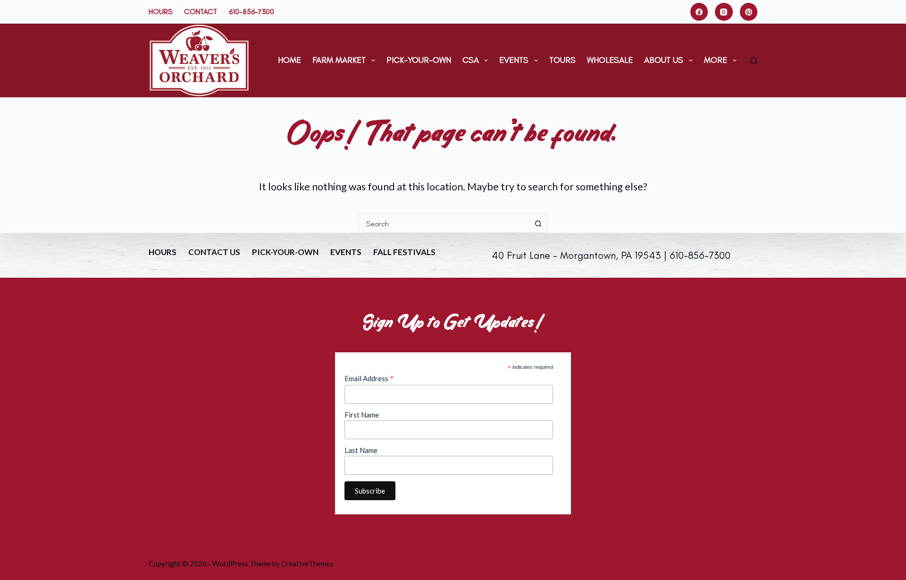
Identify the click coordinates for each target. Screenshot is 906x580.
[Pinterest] (749, 12)
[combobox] (444, 223)
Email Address (369, 378)
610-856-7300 (251, 11)
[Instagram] (724, 12)
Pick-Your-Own (418, 60)
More (715, 60)
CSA (470, 60)
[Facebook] (699, 12)
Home (289, 60)
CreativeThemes (307, 563)
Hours (160, 11)
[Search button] (538, 223)
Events (513, 60)
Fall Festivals (404, 252)
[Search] (753, 60)
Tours (562, 60)
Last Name (361, 450)
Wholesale (610, 60)
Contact (200, 11)
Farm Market (339, 60)
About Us (663, 60)
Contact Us (214, 252)
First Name (361, 414)
